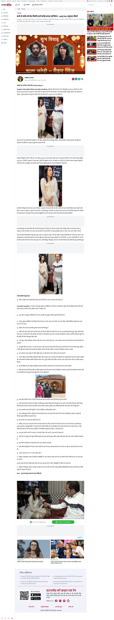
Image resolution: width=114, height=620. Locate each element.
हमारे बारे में (31, 607)
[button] (7, 9)
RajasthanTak (44, 1)
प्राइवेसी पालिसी (44, 607)
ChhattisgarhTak (31, 1)
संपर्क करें (71, 607)
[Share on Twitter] (82, 79)
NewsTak (56, 1)
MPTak (60, 1)
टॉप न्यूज (23, 9)
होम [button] (19, 5)
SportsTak (9, 1)
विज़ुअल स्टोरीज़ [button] (39, 5)
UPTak (38, 1)
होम (19, 9)
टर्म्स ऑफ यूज (58, 607)
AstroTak (14, 1)
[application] (50, 500)
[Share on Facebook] (76, 79)
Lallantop (3, 1)
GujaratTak (50, 1)
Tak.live (18, 1)
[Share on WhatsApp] (79, 79)
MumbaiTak (24, 1)
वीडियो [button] (28, 5)
